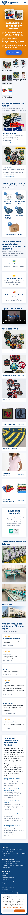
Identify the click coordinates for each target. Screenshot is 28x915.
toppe (13, 2)
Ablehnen (8, 911)
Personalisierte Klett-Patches (9, 863)
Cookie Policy (5, 879)
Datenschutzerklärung (8, 881)
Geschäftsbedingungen (8, 877)
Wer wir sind (5, 873)
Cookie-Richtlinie (7, 907)
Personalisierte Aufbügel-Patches (11, 861)
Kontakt (4, 875)
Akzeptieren (20, 911)
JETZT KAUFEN (14, 52)
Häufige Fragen (6, 883)
